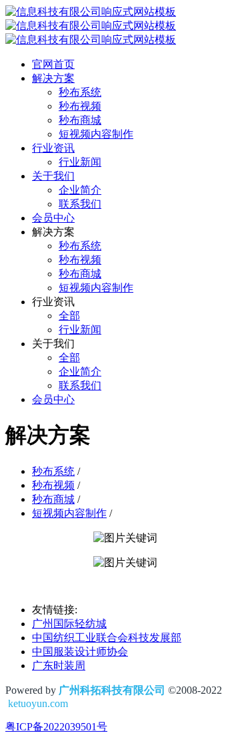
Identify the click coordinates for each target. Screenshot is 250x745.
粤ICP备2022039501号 (56, 726)
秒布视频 (53, 485)
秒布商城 (53, 499)
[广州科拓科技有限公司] (90, 25)
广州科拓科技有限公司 (112, 690)
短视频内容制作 (69, 513)
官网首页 (53, 64)
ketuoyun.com (38, 703)
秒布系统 (53, 471)
